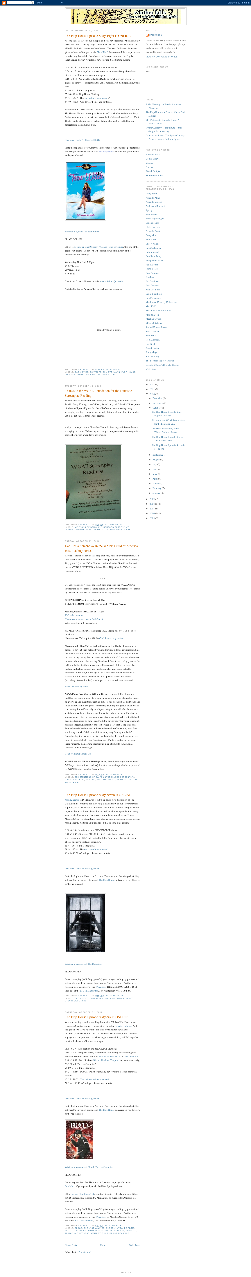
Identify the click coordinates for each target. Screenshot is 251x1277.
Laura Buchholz (154, 293)
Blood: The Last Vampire (105, 1060)
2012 (152, 384)
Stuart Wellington (88, 375)
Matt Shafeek (152, 314)
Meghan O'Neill (154, 318)
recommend (102, 98)
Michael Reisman (154, 323)
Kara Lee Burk (153, 289)
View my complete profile (162, 57)
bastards (92, 98)
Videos (149, 162)
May (155, 473)
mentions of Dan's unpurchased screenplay (102, 527)
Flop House (128, 372)
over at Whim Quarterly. (111, 281)
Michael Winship (74, 780)
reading (70, 530)
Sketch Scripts (153, 171)
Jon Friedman (152, 281)
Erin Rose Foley (154, 256)
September (158, 454)
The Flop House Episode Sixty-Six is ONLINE (96, 1017)
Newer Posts (71, 1245)
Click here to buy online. (111, 638)
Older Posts (134, 1245)
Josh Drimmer (152, 285)
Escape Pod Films (154, 260)
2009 (152, 499)
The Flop (103, 151)
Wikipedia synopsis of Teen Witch (82, 231)
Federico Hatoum (123, 1026)
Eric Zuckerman (154, 247)
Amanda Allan (153, 197)
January (157, 493)
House (111, 151)
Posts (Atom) (84, 1252)
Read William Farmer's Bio (78, 753)
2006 (152, 513)
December (158, 398)
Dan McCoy (155, 35)
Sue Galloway (152, 356)
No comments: (115, 369)
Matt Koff (150, 306)
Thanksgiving (84, 530)
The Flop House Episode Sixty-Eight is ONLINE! (98, 35)
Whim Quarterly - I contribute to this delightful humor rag (164, 129)
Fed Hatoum (90, 1231)
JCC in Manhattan (89, 990)
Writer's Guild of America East (113, 530)
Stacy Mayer (152, 352)
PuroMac (69, 1186)
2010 (152, 394)
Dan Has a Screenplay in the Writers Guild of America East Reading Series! (101, 548)
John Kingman (72, 799)
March (156, 483)
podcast (70, 375)
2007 (152, 508)
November (158, 403)
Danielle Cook (153, 231)
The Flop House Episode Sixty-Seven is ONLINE (98, 795)
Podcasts (150, 167)
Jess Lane (150, 277)
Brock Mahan (152, 222)
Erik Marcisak (153, 252)
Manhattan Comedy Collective (161, 302)
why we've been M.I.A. (110, 1056)
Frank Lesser (152, 268)
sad (85, 98)
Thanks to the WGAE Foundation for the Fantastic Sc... (168, 422)
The (82, 1079)
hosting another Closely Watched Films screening (98, 246)
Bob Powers (151, 214)
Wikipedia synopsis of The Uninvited (83, 963)
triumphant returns (77, 1233)
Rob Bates (151, 335)
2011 (152, 389)
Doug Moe (151, 235)
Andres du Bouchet (155, 206)
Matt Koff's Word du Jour (158, 310)
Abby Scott (151, 193)
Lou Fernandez (153, 298)
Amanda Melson (154, 201)
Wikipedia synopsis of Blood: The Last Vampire (89, 1167)
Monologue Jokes (155, 175)
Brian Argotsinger (155, 218)
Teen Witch (102, 52)
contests (95, 372)
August (156, 459)
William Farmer (106, 780)
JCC (77, 777)
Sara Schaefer (152, 348)
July (155, 464)
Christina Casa (153, 227)
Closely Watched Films (120, 1228)
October (157, 407)
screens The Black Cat (83, 1193)
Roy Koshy (151, 344)
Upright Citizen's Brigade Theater (162, 364)
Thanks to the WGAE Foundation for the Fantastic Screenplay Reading (98, 392)
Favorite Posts (153, 154)
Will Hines (151, 368)
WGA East (101, 986)
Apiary (149, 210)
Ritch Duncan (152, 331)
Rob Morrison (153, 339)
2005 (152, 518)
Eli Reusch (151, 239)
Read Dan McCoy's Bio (76, 686)
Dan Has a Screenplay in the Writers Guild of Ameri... (165, 430)
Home (103, 1245)
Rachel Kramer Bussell (157, 327)
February (157, 488)
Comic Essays (152, 158)
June (155, 469)
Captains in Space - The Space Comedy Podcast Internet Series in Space (165, 137)
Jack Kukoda (152, 272)
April (155, 478)
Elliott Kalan (111, 372)
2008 (152, 503)
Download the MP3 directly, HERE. (82, 140)
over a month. (131, 1056)
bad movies (81, 372)
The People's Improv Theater (160, 360)
